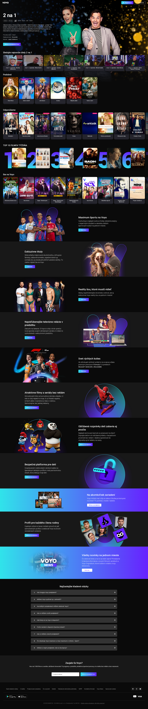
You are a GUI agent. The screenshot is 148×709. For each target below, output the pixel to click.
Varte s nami (90, 100)
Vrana (73, 136)
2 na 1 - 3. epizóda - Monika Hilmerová (13, 68)
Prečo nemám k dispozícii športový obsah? (49, 627)
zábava (5, 20)
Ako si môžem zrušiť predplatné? (46, 613)
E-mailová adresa (57, 674)
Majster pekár (74, 100)
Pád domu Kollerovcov (10, 200)
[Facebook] (132, 688)
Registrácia (128, 2)
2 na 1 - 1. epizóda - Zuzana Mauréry (54, 68)
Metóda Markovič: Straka (73, 201)
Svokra (58, 100)
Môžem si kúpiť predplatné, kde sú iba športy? (50, 648)
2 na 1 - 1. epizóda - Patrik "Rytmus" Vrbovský (135, 68)
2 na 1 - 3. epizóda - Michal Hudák (94, 67)
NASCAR (88, 367)
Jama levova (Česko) (42, 136)
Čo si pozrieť (46, 689)
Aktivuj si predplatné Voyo (12, 44)
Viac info (42, 30)
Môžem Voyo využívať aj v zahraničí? (47, 599)
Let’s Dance (42, 100)
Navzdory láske (26, 136)
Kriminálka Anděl (58, 136)
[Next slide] (145, 63)
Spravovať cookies (111, 689)
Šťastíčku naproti (106, 200)
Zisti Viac (83, 230)
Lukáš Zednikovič (13, 39)
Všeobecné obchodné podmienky (67, 689)
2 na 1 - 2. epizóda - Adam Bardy (115, 67)
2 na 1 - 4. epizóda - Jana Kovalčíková (74, 68)
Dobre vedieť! (26, 100)
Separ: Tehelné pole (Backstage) (58, 201)
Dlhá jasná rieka (122, 136)
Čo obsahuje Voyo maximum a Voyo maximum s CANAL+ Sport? (56, 641)
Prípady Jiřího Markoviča (121, 201)
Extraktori (10, 136)
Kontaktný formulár (89, 689)
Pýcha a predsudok (106, 136)
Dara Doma (26, 200)
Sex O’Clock (90, 200)
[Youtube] (140, 688)
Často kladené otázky (12, 689)
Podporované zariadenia (34, 689)
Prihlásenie (141, 2)
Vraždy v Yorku (137, 136)
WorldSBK (98, 367)
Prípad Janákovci (137, 200)
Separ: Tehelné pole (42, 200)
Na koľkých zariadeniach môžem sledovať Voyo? (51, 606)
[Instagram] (136, 688)
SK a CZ (10, 20)
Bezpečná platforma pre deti (40, 464)
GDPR (80, 689)
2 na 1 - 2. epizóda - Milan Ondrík (33, 67)
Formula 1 (97, 365)
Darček (54, 689)
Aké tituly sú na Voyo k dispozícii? (46, 620)
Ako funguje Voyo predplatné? (45, 592)
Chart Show (10, 100)
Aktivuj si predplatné (31, 407)
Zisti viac (29, 266)
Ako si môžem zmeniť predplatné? (46, 634)
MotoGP (81, 367)
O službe (22, 689)
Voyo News (100, 689)
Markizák (90, 136)
